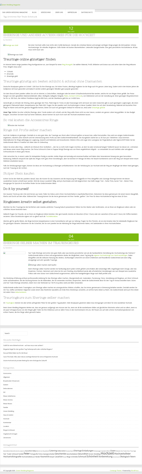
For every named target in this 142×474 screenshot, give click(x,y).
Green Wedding (8, 411)
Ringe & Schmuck (9, 430)
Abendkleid (6, 451)
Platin (66, 96)
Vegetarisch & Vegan (10, 434)
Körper (52, 457)
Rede (64, 457)
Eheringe (78, 450)
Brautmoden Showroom (11, 381)
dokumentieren (20, 292)
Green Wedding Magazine (25, 471)
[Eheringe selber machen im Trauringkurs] (14, 262)
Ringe (69, 457)
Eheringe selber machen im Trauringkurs (41, 243)
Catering (53, 450)
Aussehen (28, 451)
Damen (5, 385)
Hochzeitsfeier (122, 453)
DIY (4, 392)
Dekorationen (8, 388)
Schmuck (82, 456)
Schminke (74, 457)
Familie (5, 407)
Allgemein (6, 377)
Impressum (72, 12)
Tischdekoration (51, 216)
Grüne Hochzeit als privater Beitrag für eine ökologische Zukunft (25, 361)
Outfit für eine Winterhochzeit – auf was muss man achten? (23, 345)
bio (41, 451)
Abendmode (14, 451)
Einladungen (88, 450)
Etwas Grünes (8, 400)
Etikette (118, 451)
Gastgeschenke (48, 454)
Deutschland (69, 451)
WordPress (135, 471)
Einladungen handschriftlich (102, 451)
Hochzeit (6, 419)
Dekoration (61, 451)
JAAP (34, 457)
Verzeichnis (46, 12)
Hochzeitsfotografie (12, 456)
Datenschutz (87, 12)
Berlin (38, 451)
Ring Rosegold (67, 64)
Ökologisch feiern (128, 456)
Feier (27, 453)
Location (6, 426)
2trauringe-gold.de (98, 107)
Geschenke (60, 453)
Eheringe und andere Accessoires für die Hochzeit (49, 35)
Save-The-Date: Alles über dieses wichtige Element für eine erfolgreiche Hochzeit (30, 357)
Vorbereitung (105, 456)
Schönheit (92, 456)
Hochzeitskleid (27, 457)
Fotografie (34, 454)
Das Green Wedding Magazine (15, 12)
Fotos (40, 454)
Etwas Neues (7, 404)
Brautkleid (46, 451)
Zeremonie (7, 438)
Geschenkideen (72, 454)
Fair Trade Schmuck (10, 454)
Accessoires (7, 373)
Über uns (59, 12)
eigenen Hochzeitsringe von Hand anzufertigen (110, 255)
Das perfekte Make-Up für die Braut (15, 353)
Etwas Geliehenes (9, 396)
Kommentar (7, 422)
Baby (34, 451)
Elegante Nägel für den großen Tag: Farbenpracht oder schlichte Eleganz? (28, 349)
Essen (113, 450)
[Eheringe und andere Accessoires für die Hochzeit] (10, 45)
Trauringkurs (10, 303)
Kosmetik (44, 456)
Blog (34, 12)
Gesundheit (83, 453)
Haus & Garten (8, 415)
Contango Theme (115, 471)
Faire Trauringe (131, 451)
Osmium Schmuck (75, 96)
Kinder (37, 457)
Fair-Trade (124, 451)
